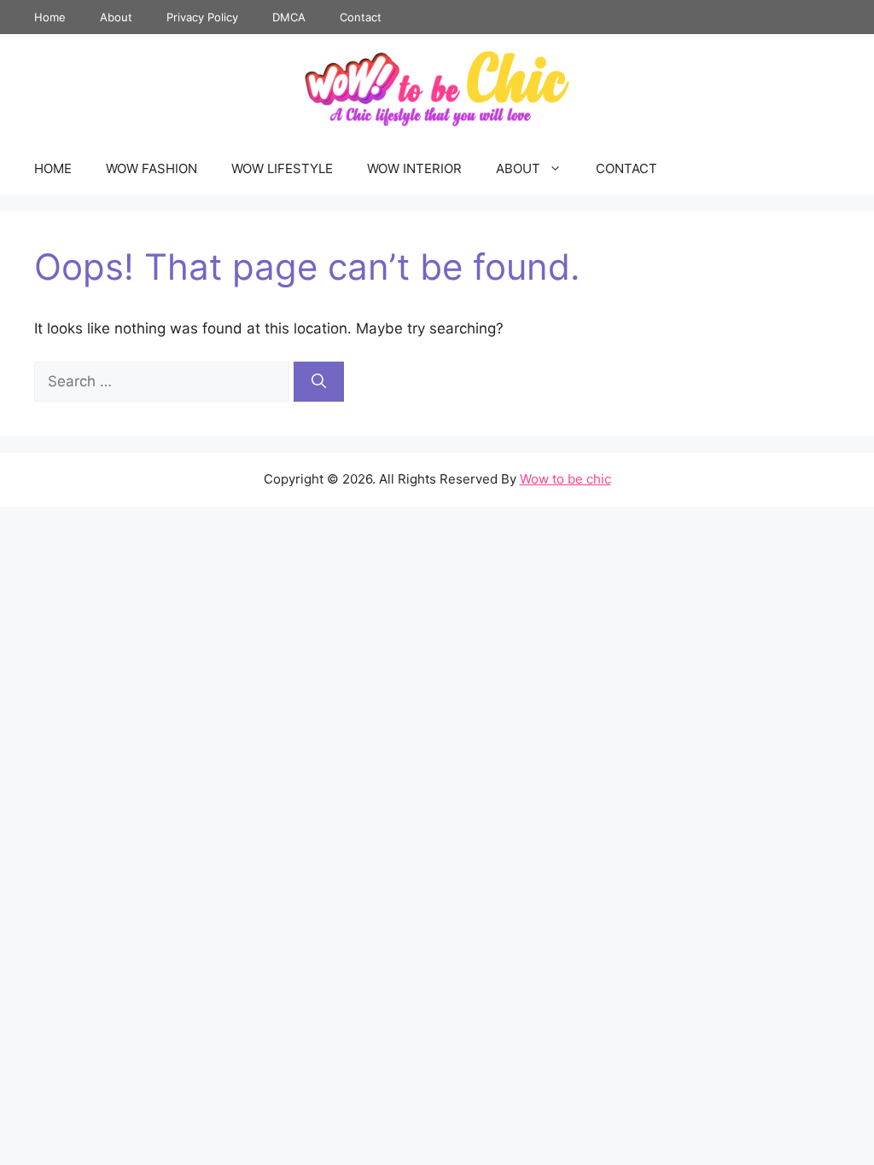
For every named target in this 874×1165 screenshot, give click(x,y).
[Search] (319, 382)
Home (50, 17)
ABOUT (518, 168)
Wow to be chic (565, 479)
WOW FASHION (151, 168)
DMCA (289, 17)
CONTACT (626, 168)
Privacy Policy (202, 17)
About (116, 17)
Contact (361, 17)
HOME (53, 168)
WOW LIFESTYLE (282, 168)
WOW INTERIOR (414, 168)
